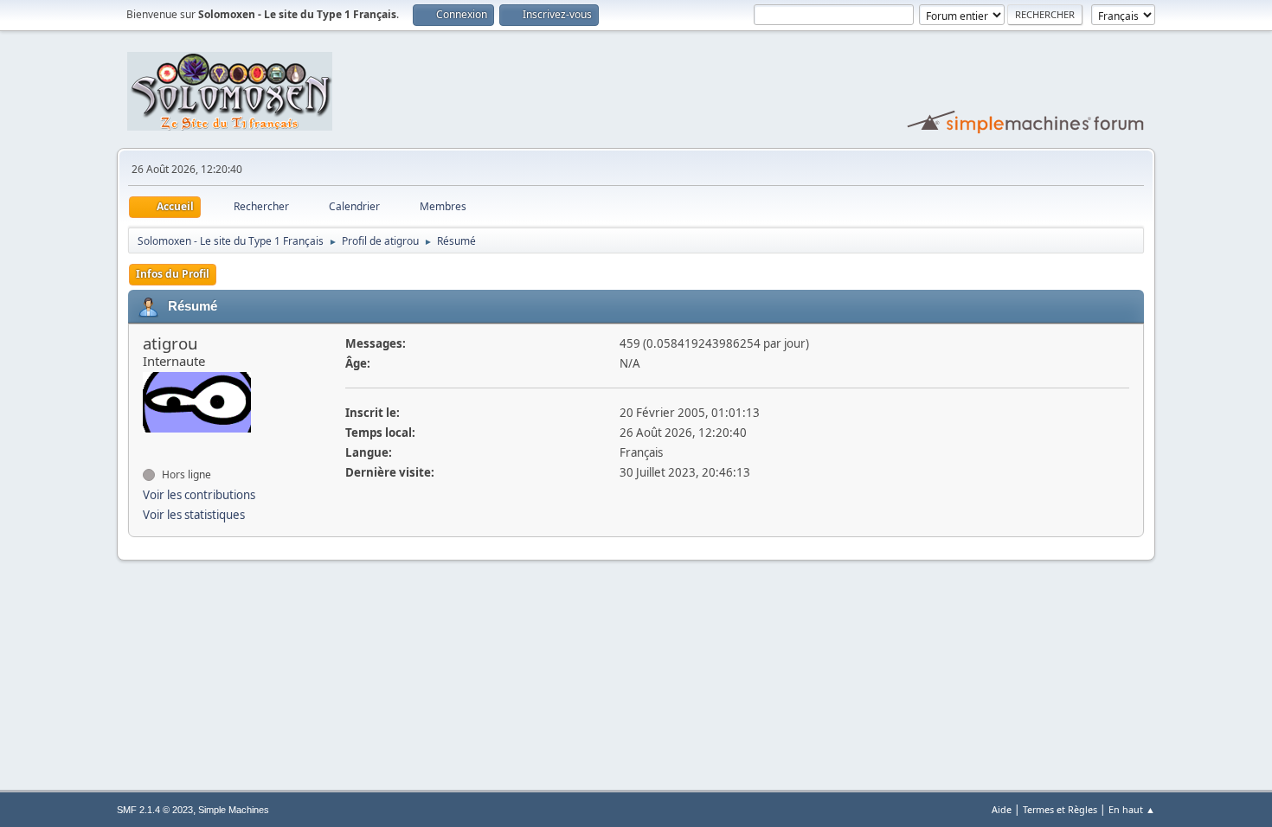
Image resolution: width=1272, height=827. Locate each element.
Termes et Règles (1060, 809)
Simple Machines (233, 810)
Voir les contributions (199, 495)
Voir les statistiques (194, 514)
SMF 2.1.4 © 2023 (155, 810)
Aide (1002, 809)
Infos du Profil (172, 273)
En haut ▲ (1131, 809)
